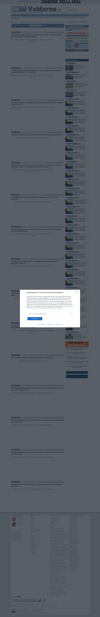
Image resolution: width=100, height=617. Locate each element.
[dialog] (50, 308)
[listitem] (50, 314)
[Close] (77, 292)
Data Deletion (41, 324)
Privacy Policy (58, 324)
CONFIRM (35, 318)
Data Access (50, 324)
